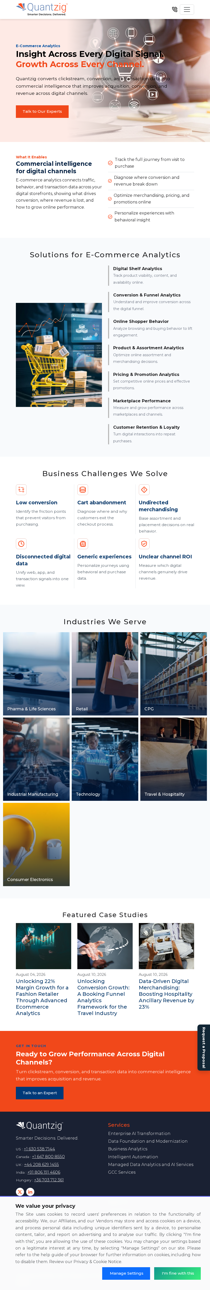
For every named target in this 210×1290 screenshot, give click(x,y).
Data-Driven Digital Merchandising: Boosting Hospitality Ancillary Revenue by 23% (166, 994)
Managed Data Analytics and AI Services (150, 1164)
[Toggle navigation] (187, 9)
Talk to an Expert (40, 1092)
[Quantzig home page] (59, 1126)
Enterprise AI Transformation (139, 1133)
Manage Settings (126, 1273)
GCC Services (121, 1172)
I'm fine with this (178, 1273)
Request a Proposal (204, 1047)
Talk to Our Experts (42, 111)
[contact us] (175, 9)
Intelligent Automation (133, 1156)
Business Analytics (127, 1148)
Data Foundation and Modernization (148, 1141)
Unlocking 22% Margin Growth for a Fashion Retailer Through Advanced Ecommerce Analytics (42, 997)
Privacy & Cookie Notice (97, 1261)
